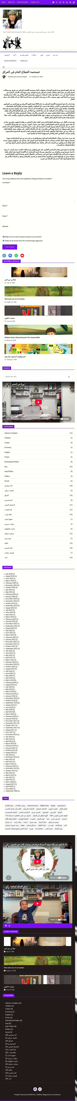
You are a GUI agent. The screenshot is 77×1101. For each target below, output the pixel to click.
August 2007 (10, 784)
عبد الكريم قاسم (31, 825)
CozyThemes (56, 1094)
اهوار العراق (40, 819)
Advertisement (22, 2)
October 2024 (10, 587)
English (7, 452)
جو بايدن (64, 819)
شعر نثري (8, 538)
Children (8, 438)
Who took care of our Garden (15, 299)
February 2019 (11, 694)
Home (4, 2)
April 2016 (9, 741)
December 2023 (11, 599)
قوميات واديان (9, 553)
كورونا (31, 828)
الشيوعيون (45, 812)
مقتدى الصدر (49, 828)
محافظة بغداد (39, 828)
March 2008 (10, 782)
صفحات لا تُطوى (10, 318)
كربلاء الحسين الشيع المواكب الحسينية (16, 828)
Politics (7, 476)
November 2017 (11, 723)
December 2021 (11, 642)
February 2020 (11, 682)
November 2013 (11, 768)
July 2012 (9, 777)
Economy (8, 447)
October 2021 (10, 646)
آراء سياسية (8, 486)
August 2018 (10, 705)
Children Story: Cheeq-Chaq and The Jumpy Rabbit (22, 337)
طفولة (22, 825)
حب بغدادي (8, 822)
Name (5, 206)
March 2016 (10, 743)
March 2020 (10, 680)
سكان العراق (43, 822)
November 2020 (11, 664)
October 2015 (10, 750)
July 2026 (9, 574)
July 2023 (9, 610)
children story (44, 805)
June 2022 (9, 633)
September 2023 (11, 605)
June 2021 (9, 653)
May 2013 (9, 773)
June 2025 (9, 578)
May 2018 (9, 709)
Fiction (7, 457)
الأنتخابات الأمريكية (28, 809)
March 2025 (10, 581)
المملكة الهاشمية (23, 819)
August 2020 (10, 669)
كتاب (65, 825)
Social (7, 481)
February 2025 (11, 583)
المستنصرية (8, 500)
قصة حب (50, 825)
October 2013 (10, 771)
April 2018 (9, 712)
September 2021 (11, 648)
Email (5, 216)
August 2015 (10, 752)
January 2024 (10, 596)
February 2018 (11, 716)
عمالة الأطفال (42, 825)
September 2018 (11, 703)
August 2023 (10, 608)
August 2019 (10, 685)
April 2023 (9, 615)
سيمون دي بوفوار (54, 822)
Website (5, 226)
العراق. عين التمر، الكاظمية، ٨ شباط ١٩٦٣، (18, 815)
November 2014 (11, 757)
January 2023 (10, 621)
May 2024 (9, 592)
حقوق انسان (9, 519)
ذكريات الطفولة (10, 529)
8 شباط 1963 (9, 805)
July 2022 (9, 630)
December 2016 (11, 734)
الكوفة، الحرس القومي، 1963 (58, 815)
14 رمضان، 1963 (20, 805)
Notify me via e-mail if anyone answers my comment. (23, 237)
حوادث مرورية (9, 524)
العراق (7, 495)
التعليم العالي (63, 809)
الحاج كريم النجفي (24, 812)
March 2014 (10, 764)
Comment (6, 182)
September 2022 (11, 626)
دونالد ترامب (17, 822)
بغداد (47, 819)
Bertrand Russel (33, 805)
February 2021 (11, 662)
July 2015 (9, 755)
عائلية (6, 543)
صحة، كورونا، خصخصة (12, 825)
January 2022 (10, 639)
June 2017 (9, 732)
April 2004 (9, 786)
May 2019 (9, 689)
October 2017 (10, 725)
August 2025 (10, 576)
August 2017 (10, 730)
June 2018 (9, 707)
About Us (11, 2)
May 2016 (9, 739)
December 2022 (11, 624)
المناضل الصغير (10, 505)
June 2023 (9, 612)
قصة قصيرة (8, 548)
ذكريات (25, 822)
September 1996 (11, 791)
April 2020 (9, 678)
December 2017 (11, 721)
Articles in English (11, 433)
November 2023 (11, 601)
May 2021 (9, 655)
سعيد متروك (33, 822)
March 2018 (10, 714)
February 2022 (11, 637)
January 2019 (10, 696)
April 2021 (9, 657)
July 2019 (9, 687)
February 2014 (11, 766)
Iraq (6, 467)
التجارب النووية (53, 809)
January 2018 (10, 719)
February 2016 (11, 746)
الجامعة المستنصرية (11, 812)
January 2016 (10, 748)
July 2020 (9, 671)
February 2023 (11, 619)
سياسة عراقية (9, 533)
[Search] (69, 377)
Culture (7, 443)
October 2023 (10, 603)
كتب (6, 557)
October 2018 (10, 700)
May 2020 (9, 676)
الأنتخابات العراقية (41, 809)
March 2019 (10, 691)
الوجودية (32, 819)
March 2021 (10, 660)
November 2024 (11, 585)
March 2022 (10, 635)
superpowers (61, 805)
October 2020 (10, 667)
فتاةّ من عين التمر (10, 280)
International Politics (12, 462)
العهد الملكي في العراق (40, 815)
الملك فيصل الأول (10, 819)
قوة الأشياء (58, 825)
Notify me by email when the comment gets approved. (23, 241)
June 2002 (9, 789)
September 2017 (11, 728)
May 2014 (9, 759)
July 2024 (9, 590)
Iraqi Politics (9, 471)
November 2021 (11, 644)
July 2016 (9, 737)
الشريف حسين (36, 812)
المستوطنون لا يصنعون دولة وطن (15, 357)
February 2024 (11, 594)
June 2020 (9, 673)
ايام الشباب (8, 510)
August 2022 (10, 628)
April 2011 (9, 780)
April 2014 (9, 761)
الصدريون (53, 812)
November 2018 (11, 698)
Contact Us (35, 2)
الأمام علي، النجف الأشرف (13, 809)
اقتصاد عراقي (9, 490)
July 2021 (9, 651)
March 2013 (10, 775)
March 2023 (10, 617)
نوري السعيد (58, 828)
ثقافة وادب (8, 514)
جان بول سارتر (55, 819)
